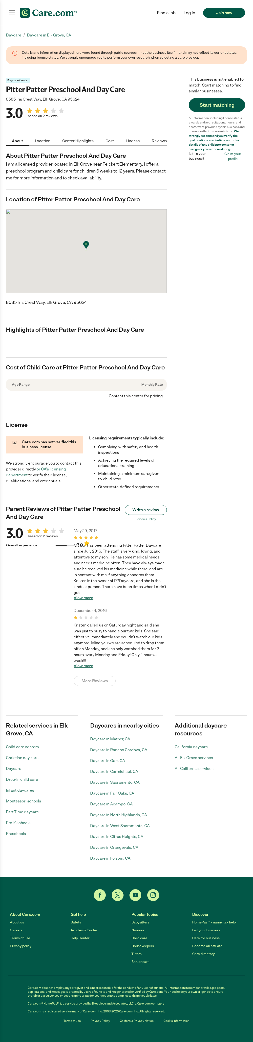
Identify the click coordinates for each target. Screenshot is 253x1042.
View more (83, 598)
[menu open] (12, 13)
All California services (194, 768)
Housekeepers (142, 946)
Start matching (217, 105)
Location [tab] (42, 141)
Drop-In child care (22, 779)
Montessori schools (23, 801)
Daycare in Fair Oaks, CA (112, 793)
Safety (76, 922)
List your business (206, 930)
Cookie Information (177, 1021)
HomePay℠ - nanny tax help (214, 922)
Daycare (13, 768)
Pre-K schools (18, 822)
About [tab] (17, 141)
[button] (189, 13)
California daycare (191, 747)
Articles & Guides (84, 930)
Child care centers (22, 747)
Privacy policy (20, 946)
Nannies (137, 930)
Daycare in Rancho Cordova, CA (118, 749)
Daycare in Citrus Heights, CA (116, 836)
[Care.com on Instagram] (153, 895)
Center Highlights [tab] (78, 141)
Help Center (80, 938)
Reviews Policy (145, 519)
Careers (16, 930)
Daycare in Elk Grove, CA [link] (49, 35)
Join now (224, 12)
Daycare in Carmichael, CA (114, 771)
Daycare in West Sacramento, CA (120, 825)
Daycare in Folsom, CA (110, 858)
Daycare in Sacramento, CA (115, 782)
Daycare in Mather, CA (110, 739)
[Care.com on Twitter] (118, 895)
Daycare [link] (13, 35)
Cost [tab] (109, 141)
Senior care (140, 962)
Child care (139, 938)
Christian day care (22, 757)
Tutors (136, 954)
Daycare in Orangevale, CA (114, 847)
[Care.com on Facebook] (100, 895)
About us (17, 922)
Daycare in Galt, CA (107, 760)
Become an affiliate (207, 946)
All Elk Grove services (194, 757)
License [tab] (133, 141)
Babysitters (140, 922)
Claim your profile (232, 156)
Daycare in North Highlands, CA (118, 815)
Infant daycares (20, 790)
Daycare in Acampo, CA (111, 804)
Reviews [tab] (159, 141)
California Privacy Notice (137, 1021)
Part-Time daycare (22, 812)
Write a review (145, 509)
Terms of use (20, 938)
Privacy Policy (100, 1021)
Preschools (16, 833)
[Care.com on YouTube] (135, 895)
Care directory (203, 954)
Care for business (206, 938)
